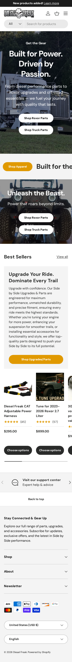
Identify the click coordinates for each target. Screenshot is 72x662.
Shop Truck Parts (36, 130)
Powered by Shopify (39, 652)
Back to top (36, 499)
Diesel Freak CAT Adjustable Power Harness (18, 411)
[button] (56, 13)
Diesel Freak (20, 652)
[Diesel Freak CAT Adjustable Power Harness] (18, 387)
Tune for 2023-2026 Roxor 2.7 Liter (48, 411)
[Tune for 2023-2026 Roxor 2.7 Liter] (50, 387)
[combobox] (36, 24)
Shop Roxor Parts (36, 118)
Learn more (51, 3)
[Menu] (65, 13)
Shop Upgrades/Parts (36, 359)
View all (62, 257)
